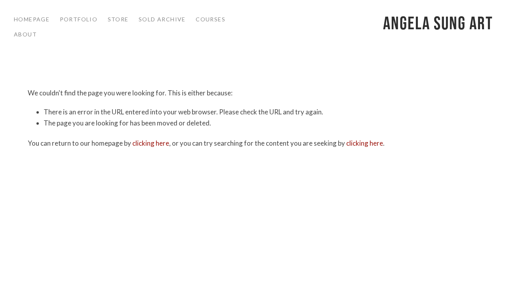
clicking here (150, 143)
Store (118, 19)
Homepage (32, 19)
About (25, 34)
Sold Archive (162, 19)
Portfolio (79, 19)
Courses (210, 19)
